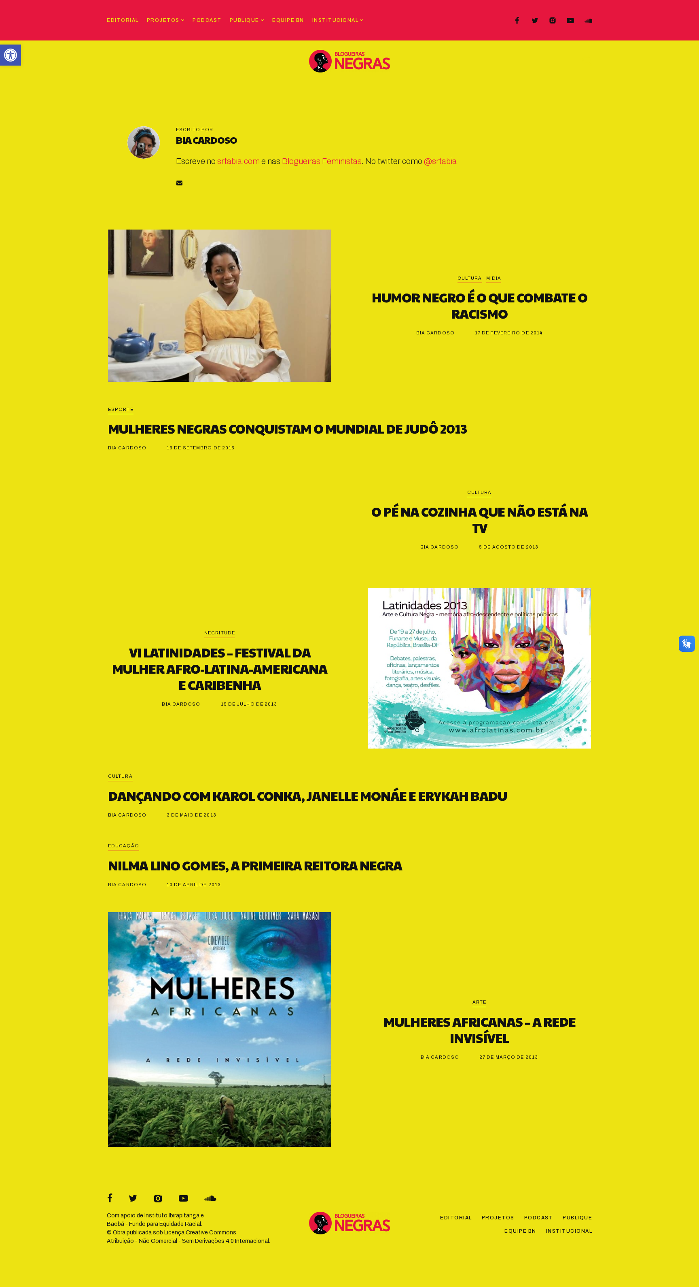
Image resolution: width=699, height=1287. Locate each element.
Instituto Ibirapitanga (171, 1216)
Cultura (470, 278)
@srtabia (440, 161)
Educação (123, 845)
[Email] (179, 183)
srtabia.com (238, 161)
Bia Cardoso (206, 140)
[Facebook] (517, 20)
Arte (479, 1002)
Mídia (494, 278)
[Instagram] (552, 20)
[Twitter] (534, 20)
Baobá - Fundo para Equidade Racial (154, 1224)
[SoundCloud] (588, 20)
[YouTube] (570, 20)
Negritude (219, 632)
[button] (10, 55)
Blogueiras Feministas (322, 161)
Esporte (120, 409)
